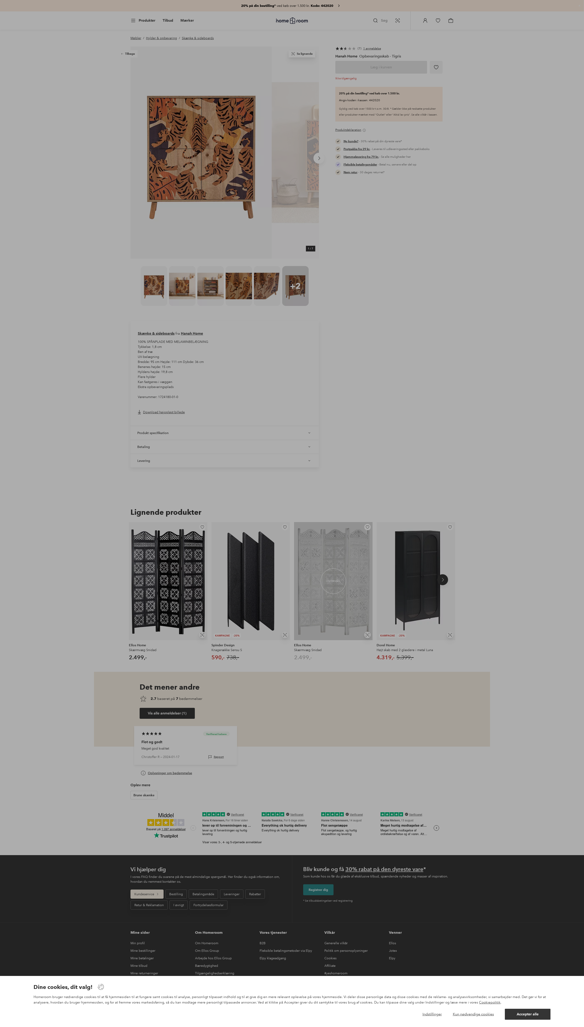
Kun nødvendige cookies (473, 1014)
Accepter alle (528, 1014)
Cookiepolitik (490, 1002)
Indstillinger (432, 1014)
